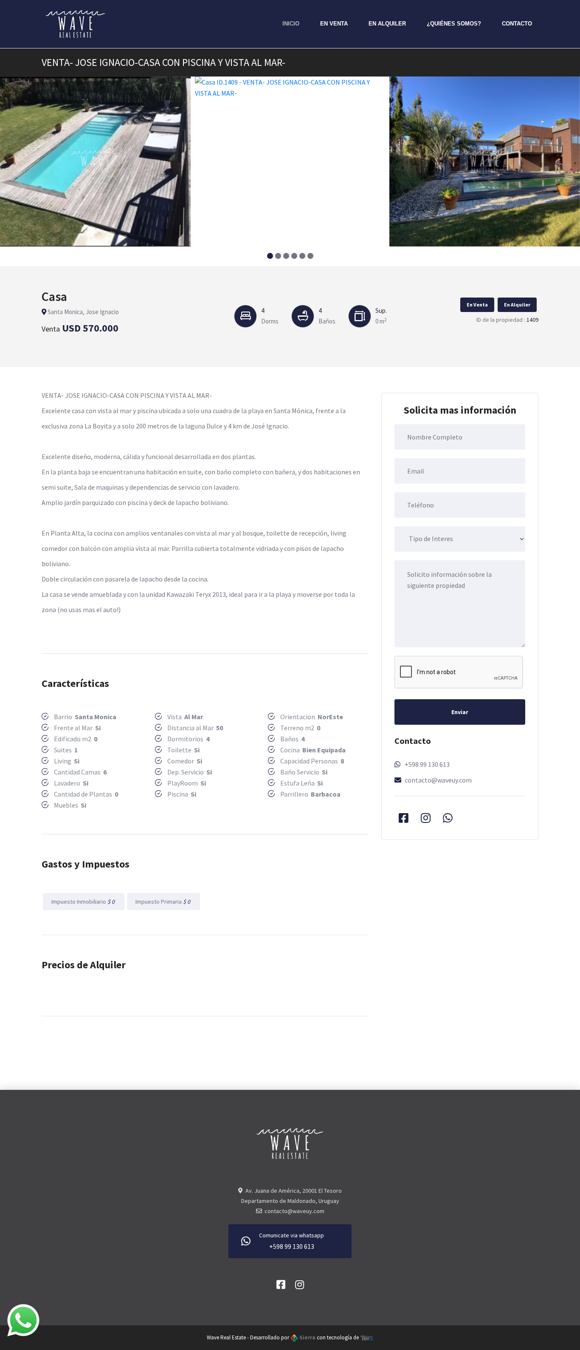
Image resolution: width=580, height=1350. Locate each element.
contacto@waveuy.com (438, 780)
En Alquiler (387, 23)
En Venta (334, 23)
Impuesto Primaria (163, 901)
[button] (270, 256)
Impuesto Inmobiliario (83, 901)
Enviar (459, 712)
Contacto (517, 23)
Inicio (290, 23)
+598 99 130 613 (427, 764)
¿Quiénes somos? (454, 23)
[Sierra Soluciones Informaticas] (367, 1337)
